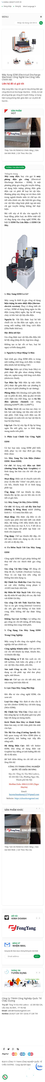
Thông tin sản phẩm (15, 167)
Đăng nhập (8, 6)
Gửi (36, 956)
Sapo (28, 1064)
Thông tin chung (11, 174)
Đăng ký (18, 6)
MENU (5, 16)
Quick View (22, 129)
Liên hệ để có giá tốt (13, 83)
